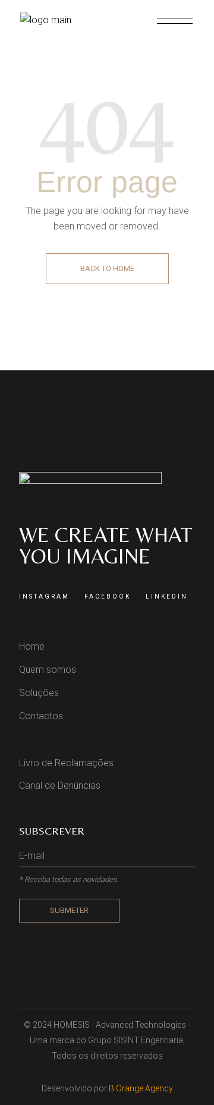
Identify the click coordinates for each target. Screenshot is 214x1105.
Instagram (44, 596)
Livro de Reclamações (66, 763)
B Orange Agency (141, 1088)
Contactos (41, 716)
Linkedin (167, 596)
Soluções (39, 692)
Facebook (107, 596)
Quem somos (47, 669)
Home (32, 646)
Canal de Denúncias (59, 785)
